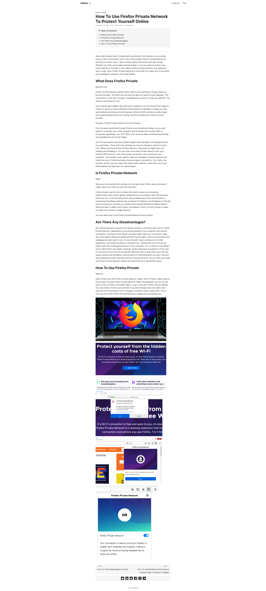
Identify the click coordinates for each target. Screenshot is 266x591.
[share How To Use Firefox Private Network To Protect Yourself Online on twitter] (122, 579)
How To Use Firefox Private (113, 44)
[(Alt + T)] (90, 3)
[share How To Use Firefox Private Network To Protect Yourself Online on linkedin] (126, 579)
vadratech (135, 588)
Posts (104, 12)
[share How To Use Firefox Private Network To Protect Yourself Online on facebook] (135, 579)
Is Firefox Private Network (112, 38)
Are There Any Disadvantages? (114, 41)
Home (84, 3)
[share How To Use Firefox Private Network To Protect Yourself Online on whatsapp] (140, 579)
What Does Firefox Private (112, 35)
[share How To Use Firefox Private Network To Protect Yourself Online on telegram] (144, 579)
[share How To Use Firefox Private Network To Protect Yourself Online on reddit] (131, 579)
